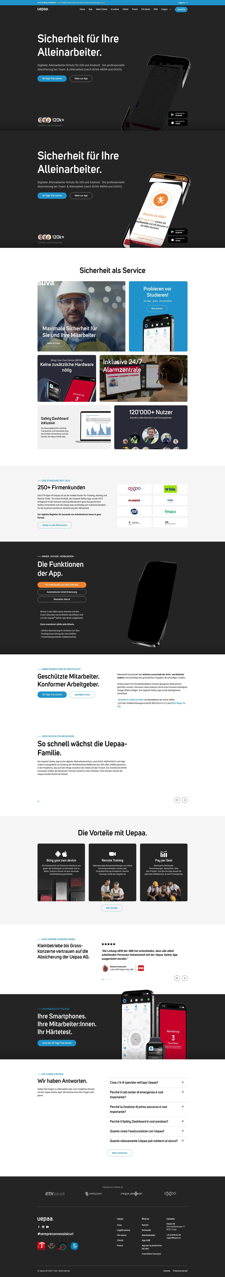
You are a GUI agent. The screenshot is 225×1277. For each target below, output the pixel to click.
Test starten (156, 308)
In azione (115, 9)
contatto (181, 9)
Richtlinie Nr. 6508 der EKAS (131, 700)
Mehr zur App (81, 78)
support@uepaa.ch (174, 1238)
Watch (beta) (101, 9)
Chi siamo (145, 9)
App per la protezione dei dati (152, 1247)
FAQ (156, 9)
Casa (119, 1225)
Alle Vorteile (112, 908)
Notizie (145, 1225)
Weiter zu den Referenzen (54, 525)
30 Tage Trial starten (52, 78)
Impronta (166, 1271)
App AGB (146, 1240)
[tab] (62, 585)
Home (82, 9)
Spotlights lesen (82, 694)
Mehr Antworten (119, 1153)
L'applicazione (123, 1230)
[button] (166, 9)
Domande (146, 1230)
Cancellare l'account (151, 1254)
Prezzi (135, 9)
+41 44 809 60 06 (174, 1235)
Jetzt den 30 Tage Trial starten (56, 1043)
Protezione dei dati (180, 1271)
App (90, 9)
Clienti (125, 9)
